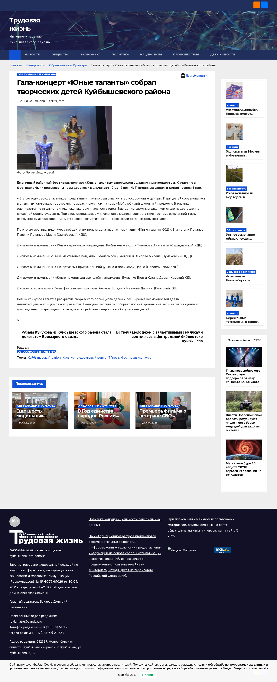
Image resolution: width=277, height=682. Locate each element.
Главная (15, 65)
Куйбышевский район (44, 357)
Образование (236, 230)
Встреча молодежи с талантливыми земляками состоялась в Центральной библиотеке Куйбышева (159, 336)
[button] (265, 54)
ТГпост (113, 357)
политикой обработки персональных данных (231, 664)
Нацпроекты (151, 54)
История (232, 146)
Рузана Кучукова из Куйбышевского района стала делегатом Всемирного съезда (67, 334)
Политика (121, 54)
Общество (60, 54)
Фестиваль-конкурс (136, 357)
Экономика (91, 54)
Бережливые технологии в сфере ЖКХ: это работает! (242, 322)
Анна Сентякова (32, 101)
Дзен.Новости (222, 54)
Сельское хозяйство (241, 271)
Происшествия (186, 54)
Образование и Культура (68, 65)
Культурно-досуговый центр (84, 357)
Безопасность (236, 188)
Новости (33, 54)
